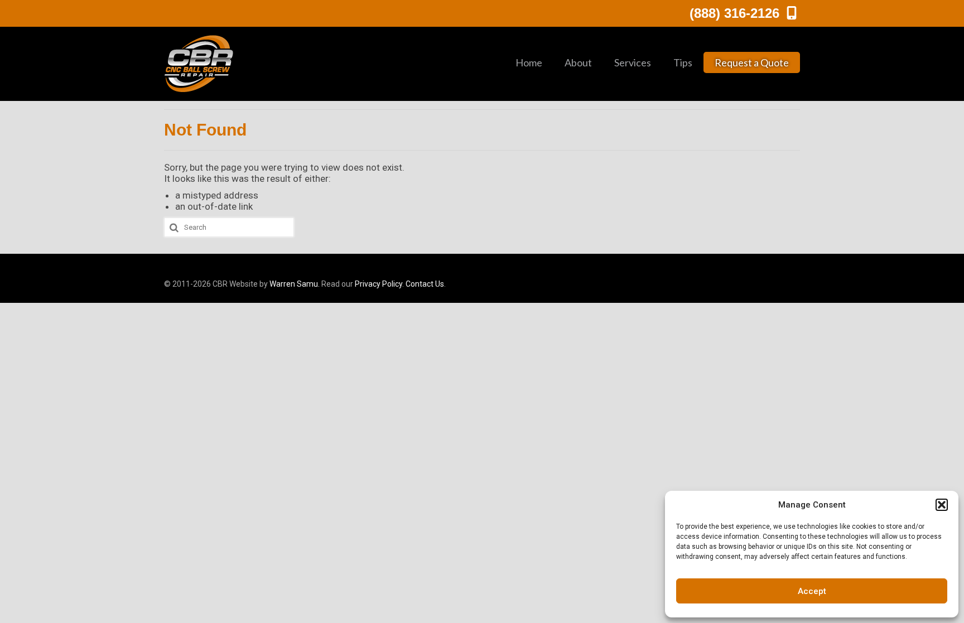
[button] (941, 504)
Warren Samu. (294, 283)
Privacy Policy (378, 283)
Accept (812, 591)
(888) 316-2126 (736, 13)
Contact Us (425, 283)
